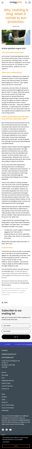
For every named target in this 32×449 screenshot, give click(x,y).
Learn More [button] (6, 441)
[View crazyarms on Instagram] (3, 429)
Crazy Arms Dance (8, 408)
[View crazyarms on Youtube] (10, 429)
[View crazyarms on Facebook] (6, 429)
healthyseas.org (28, 344)
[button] (26, 2)
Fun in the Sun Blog (8, 405)
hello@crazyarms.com (9, 354)
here (22, 203)
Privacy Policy (6, 383)
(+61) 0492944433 (7, 357)
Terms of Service (7, 386)
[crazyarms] (16, 2)
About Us (4, 402)
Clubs (3, 400)
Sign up (16, 337)
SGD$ (3, 435)
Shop (3, 394)
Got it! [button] (16, 446)
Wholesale (5, 410)
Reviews (4, 397)
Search (4, 372)
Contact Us (5, 389)
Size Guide (5, 375)
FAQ (3, 378)
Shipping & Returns (8, 381)
